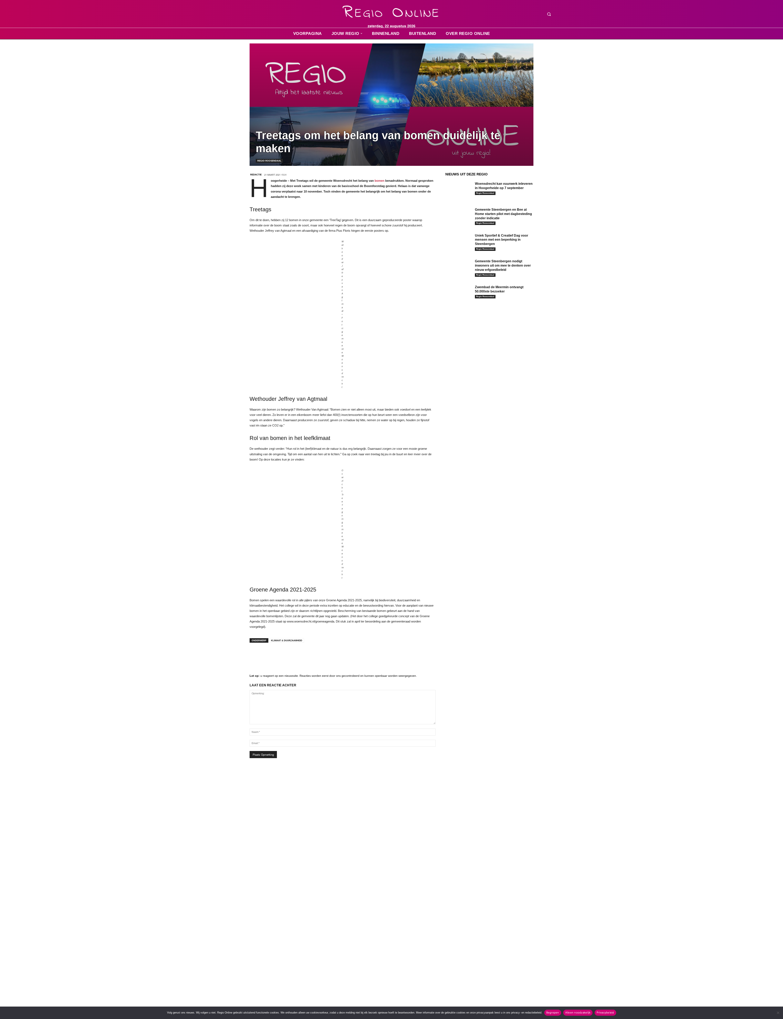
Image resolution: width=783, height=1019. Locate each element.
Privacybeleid (605, 1012)
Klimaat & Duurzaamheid (286, 640)
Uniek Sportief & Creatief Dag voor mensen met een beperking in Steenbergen (501, 240)
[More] (317, 654)
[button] (549, 14)
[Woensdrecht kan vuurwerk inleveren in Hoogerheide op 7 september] (458, 190)
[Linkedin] (268, 654)
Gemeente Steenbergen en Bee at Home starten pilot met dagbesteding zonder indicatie (503, 214)
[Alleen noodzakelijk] (778, 1013)
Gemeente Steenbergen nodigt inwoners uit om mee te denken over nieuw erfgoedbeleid (503, 265)
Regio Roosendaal (269, 160)
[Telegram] (280, 654)
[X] (292, 654)
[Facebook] (256, 654)
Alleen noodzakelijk (578, 1012)
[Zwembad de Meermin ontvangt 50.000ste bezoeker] (458, 293)
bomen (379, 180)
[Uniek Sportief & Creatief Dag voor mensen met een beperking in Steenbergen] (458, 242)
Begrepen (552, 1012)
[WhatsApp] (305, 654)
